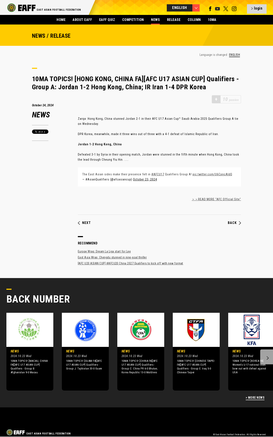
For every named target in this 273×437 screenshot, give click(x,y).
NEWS (155, 20)
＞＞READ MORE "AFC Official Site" (216, 199)
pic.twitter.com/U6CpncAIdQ (212, 174)
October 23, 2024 (145, 179)
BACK (232, 223)
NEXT (86, 223)
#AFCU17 (157, 174)
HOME (61, 20)
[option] (26, 352)
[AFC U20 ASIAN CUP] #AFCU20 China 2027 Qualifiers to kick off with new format (130, 263)
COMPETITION (133, 20)
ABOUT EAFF (82, 20)
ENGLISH (234, 54)
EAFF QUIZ (107, 20)
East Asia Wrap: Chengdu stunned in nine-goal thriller (112, 257)
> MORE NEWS (255, 397)
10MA (212, 20)
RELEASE (173, 20)
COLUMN (194, 20)
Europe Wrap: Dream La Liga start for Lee (104, 251)
